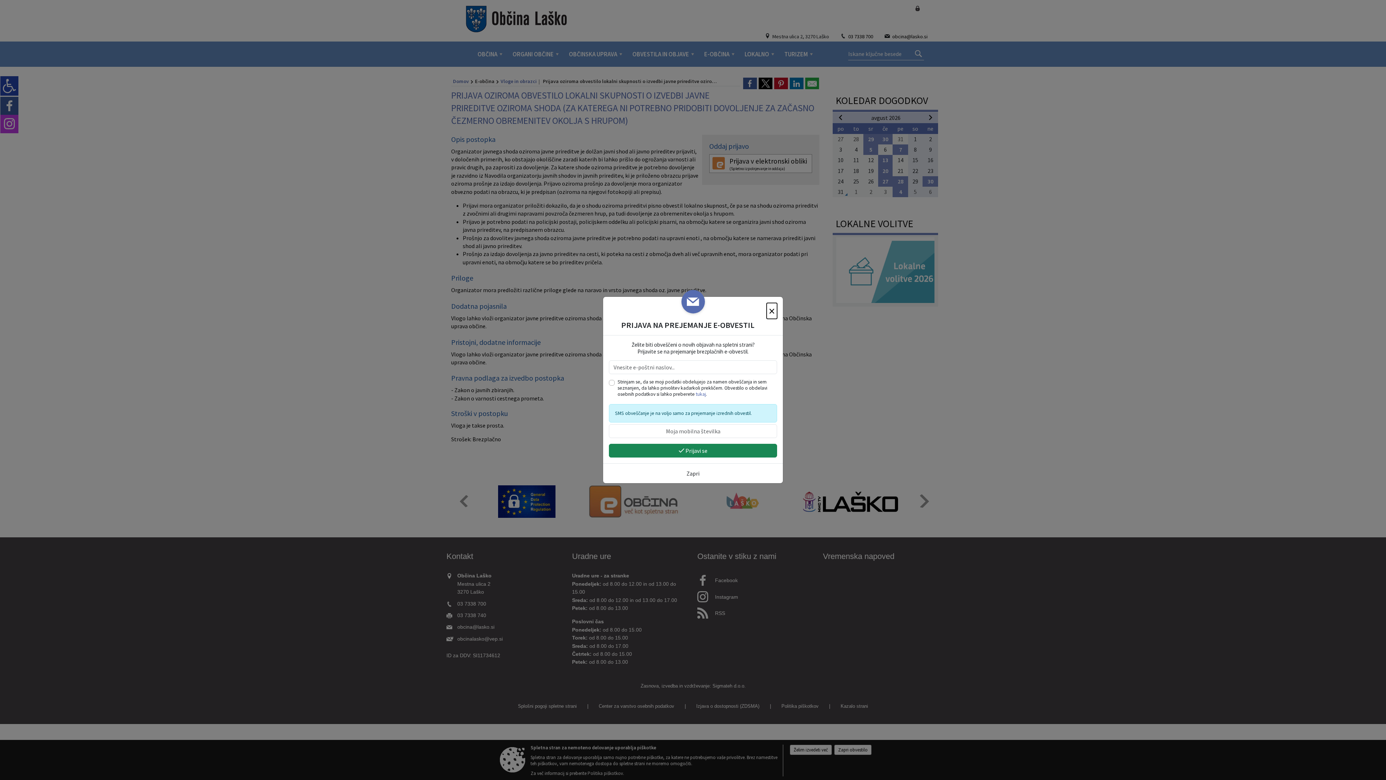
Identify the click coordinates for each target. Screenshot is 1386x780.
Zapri (693, 473)
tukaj (701, 394)
